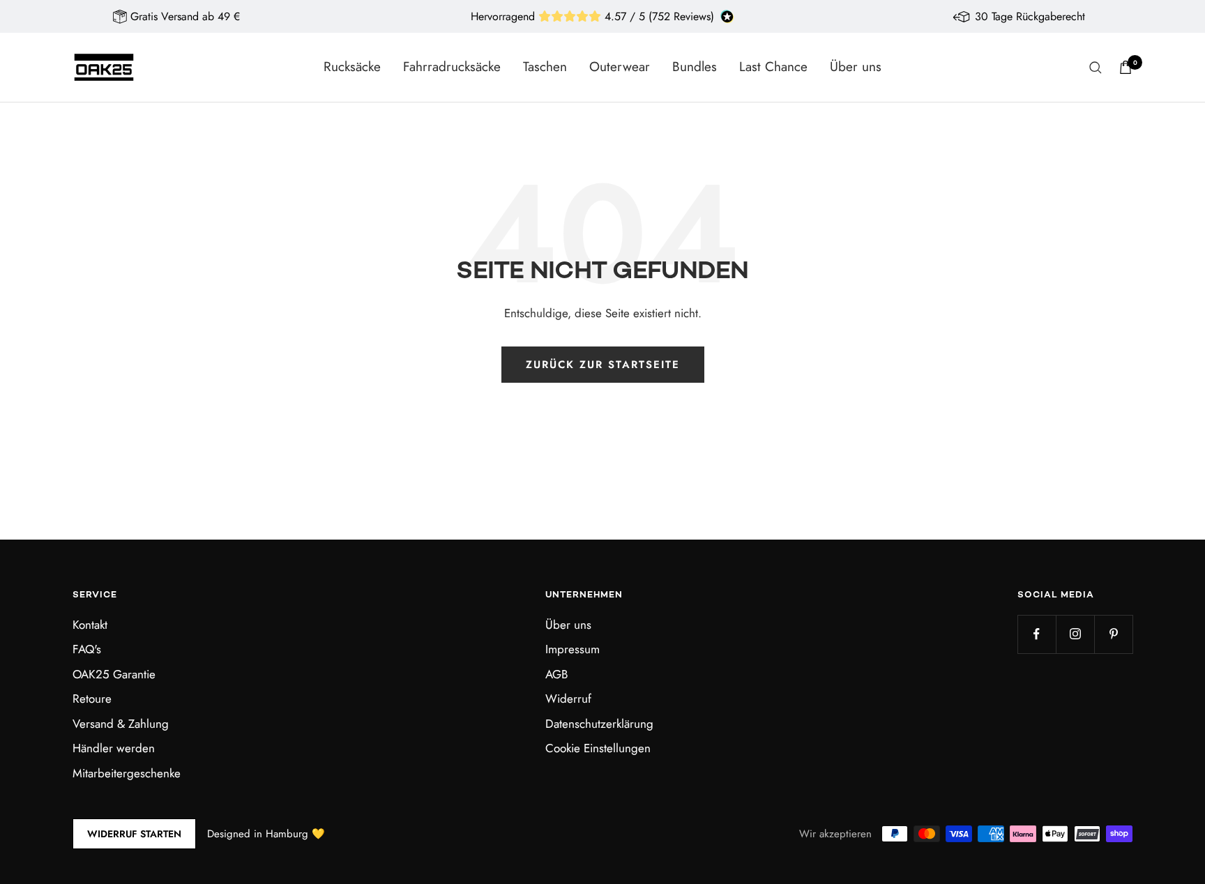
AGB (556, 674)
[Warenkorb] (1125, 67)
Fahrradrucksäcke (452, 66)
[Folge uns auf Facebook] (1036, 634)
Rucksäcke (352, 66)
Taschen (545, 66)
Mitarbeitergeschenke (127, 773)
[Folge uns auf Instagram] (1075, 634)
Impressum (572, 649)
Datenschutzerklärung (599, 723)
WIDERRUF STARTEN (134, 834)
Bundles (694, 66)
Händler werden (114, 748)
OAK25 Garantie (114, 674)
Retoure (92, 698)
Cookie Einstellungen (598, 748)
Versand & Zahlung (121, 723)
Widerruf (568, 698)
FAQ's (87, 649)
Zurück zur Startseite (603, 364)
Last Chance (773, 66)
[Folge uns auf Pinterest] (1113, 634)
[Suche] (1095, 67)
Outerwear (619, 66)
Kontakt (90, 624)
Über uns (855, 66)
